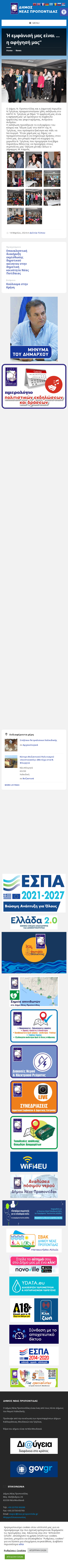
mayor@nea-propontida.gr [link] (23, 1513)
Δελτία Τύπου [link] (37, 232)
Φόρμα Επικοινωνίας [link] (14, 1517)
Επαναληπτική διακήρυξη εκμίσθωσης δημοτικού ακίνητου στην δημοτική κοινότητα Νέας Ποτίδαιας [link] (17, 262)
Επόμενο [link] (10, 280)
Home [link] (9, 50)
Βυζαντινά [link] (28, 778)
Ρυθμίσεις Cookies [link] (15, 1550)
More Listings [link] (12, 785)
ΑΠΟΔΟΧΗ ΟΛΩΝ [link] (15, 1556)
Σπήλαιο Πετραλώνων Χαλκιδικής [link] (38, 740)
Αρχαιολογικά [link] (30, 744)
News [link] (18, 50)
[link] (64, 12)
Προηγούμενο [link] (13, 247)
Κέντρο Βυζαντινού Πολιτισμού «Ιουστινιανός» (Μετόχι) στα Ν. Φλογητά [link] (37, 759)
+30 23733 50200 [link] (16, 1507)
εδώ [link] (21, 1544)
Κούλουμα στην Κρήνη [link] (17, 285)
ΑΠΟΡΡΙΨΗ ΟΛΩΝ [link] (37, 1550)
